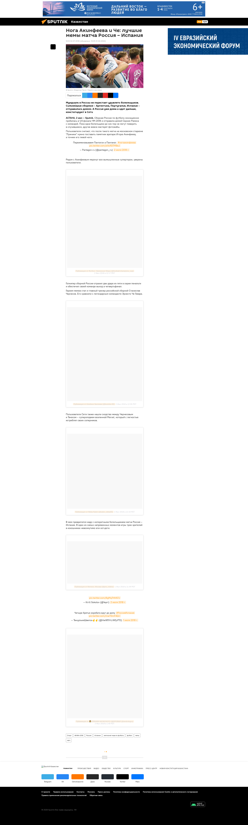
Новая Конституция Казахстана (174, 768)
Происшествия (84, 768)
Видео (96, 768)
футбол (129, 735)
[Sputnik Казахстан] (55, 25)
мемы (137, 735)
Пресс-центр (151, 768)
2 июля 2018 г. (121, 149)
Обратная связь (96, 795)
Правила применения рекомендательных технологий (64, 795)
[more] (53, 46)
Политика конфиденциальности (126, 792)
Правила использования (63, 792)
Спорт (69, 735)
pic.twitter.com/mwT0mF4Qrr (104, 615)
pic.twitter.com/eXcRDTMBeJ (104, 145)
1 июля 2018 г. (130, 620)
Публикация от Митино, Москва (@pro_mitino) (94, 587)
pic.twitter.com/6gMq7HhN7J (104, 597)
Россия (88, 735)
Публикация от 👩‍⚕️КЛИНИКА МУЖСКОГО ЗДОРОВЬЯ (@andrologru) (104, 721)
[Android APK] (198, 805)
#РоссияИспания (125, 612)
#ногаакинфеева (127, 142)
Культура (117, 768)
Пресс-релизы (104, 792)
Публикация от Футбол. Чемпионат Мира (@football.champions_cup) (105, 271)
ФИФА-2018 (79, 735)
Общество (106, 768)
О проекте (45, 792)
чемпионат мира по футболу (114, 735)
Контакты (80, 792)
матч (68, 740)
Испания (97, 735)
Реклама (91, 792)
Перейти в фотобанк (95, 90)
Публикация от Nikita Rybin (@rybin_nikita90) (94, 512)
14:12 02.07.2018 (72, 41)
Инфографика (137, 768)
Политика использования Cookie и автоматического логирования (170, 792)
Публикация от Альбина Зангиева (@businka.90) (94, 404)
